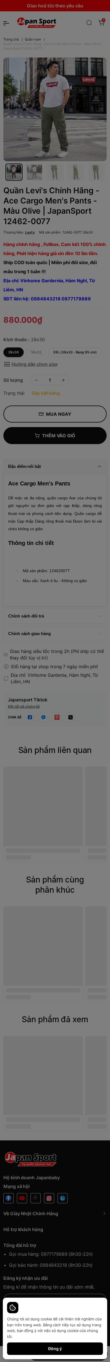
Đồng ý (55, 1348)
